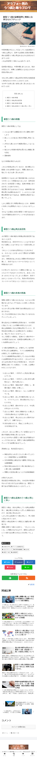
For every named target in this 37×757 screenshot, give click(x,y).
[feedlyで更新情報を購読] (10, 578)
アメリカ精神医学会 (18, 546)
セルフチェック (8, 549)
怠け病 (27, 549)
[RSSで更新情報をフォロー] (27, 578)
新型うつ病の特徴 (12, 97)
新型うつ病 (7, 543)
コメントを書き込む (18, 727)
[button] (33, 393)
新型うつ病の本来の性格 (14, 103)
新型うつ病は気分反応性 (14, 100)
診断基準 (15, 552)
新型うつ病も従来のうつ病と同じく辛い (19, 106)
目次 (15, 93)
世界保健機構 (18, 549)
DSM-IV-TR (7, 546)
